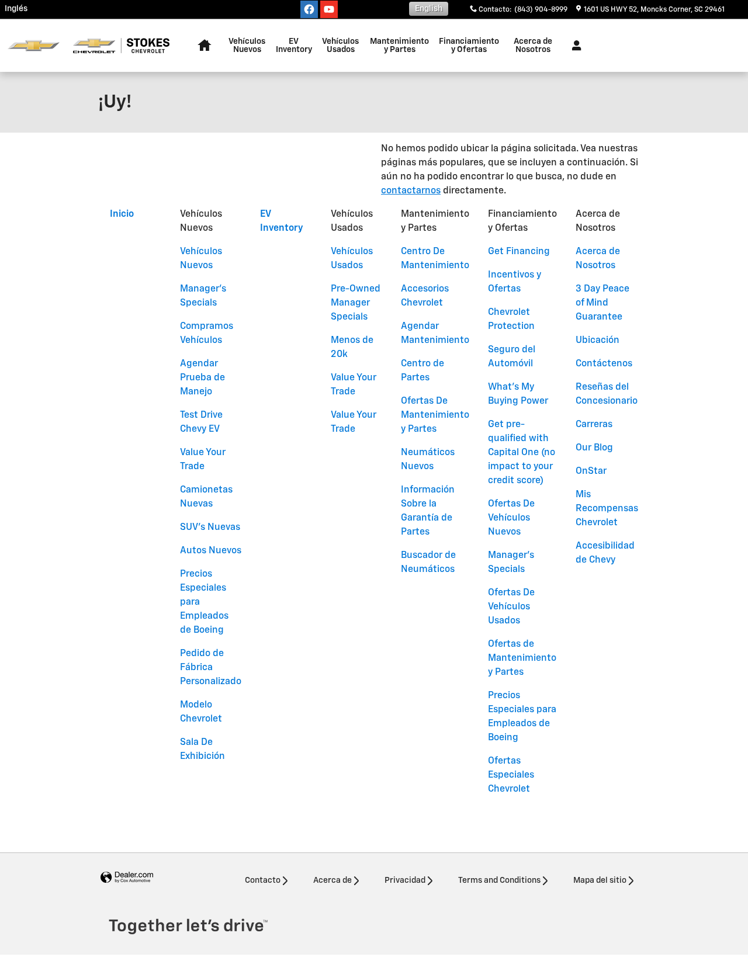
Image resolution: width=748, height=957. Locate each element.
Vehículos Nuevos (246, 45)
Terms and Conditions (499, 880)
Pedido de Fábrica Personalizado (210, 667)
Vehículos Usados (340, 45)
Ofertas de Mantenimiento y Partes (522, 658)
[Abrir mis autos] (573, 46)
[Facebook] (309, 9)
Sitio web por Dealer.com (127, 878)
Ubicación (597, 340)
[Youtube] (329, 9)
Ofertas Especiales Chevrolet (511, 775)
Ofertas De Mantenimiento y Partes (435, 415)
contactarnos (411, 191)
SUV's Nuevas (210, 527)
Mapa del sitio (599, 880)
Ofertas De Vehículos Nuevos (511, 518)
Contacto (262, 880)
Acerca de (332, 880)
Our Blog (594, 448)
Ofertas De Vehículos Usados (511, 607)
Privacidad (405, 880)
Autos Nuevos (210, 551)
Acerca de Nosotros (533, 45)
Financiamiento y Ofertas (469, 45)
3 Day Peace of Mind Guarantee (602, 303)
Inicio (122, 214)
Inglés (16, 9)
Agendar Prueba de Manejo (202, 378)
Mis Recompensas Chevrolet (607, 509)
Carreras (594, 424)
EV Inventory (294, 45)
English (428, 9)
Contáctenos (604, 364)
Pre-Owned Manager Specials (355, 303)
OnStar (591, 471)
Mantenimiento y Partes (399, 45)
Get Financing (519, 251)
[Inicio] (33, 46)
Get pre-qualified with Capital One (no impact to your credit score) (521, 453)
